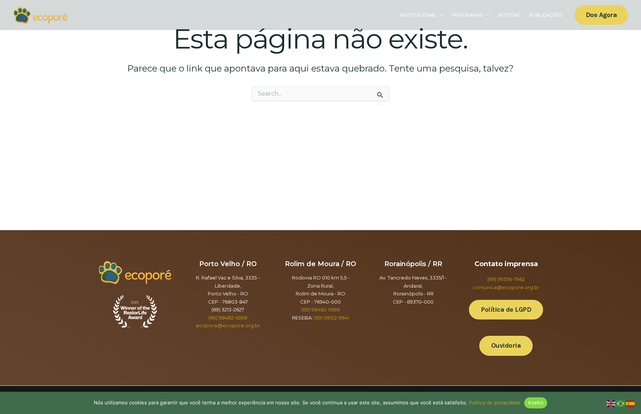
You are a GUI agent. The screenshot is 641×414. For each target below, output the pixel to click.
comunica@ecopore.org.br (506, 287)
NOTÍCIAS (509, 15)
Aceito (535, 402)
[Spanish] (630, 403)
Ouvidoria (506, 345)
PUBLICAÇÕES (546, 15)
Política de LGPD (506, 309)
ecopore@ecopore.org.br (228, 325)
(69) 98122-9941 (331, 318)
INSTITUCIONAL (418, 15)
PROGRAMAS (467, 15)
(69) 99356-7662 (506, 279)
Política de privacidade (494, 402)
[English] (611, 403)
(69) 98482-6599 (320, 309)
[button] (439, 15)
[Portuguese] (621, 403)
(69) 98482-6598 (227, 318)
